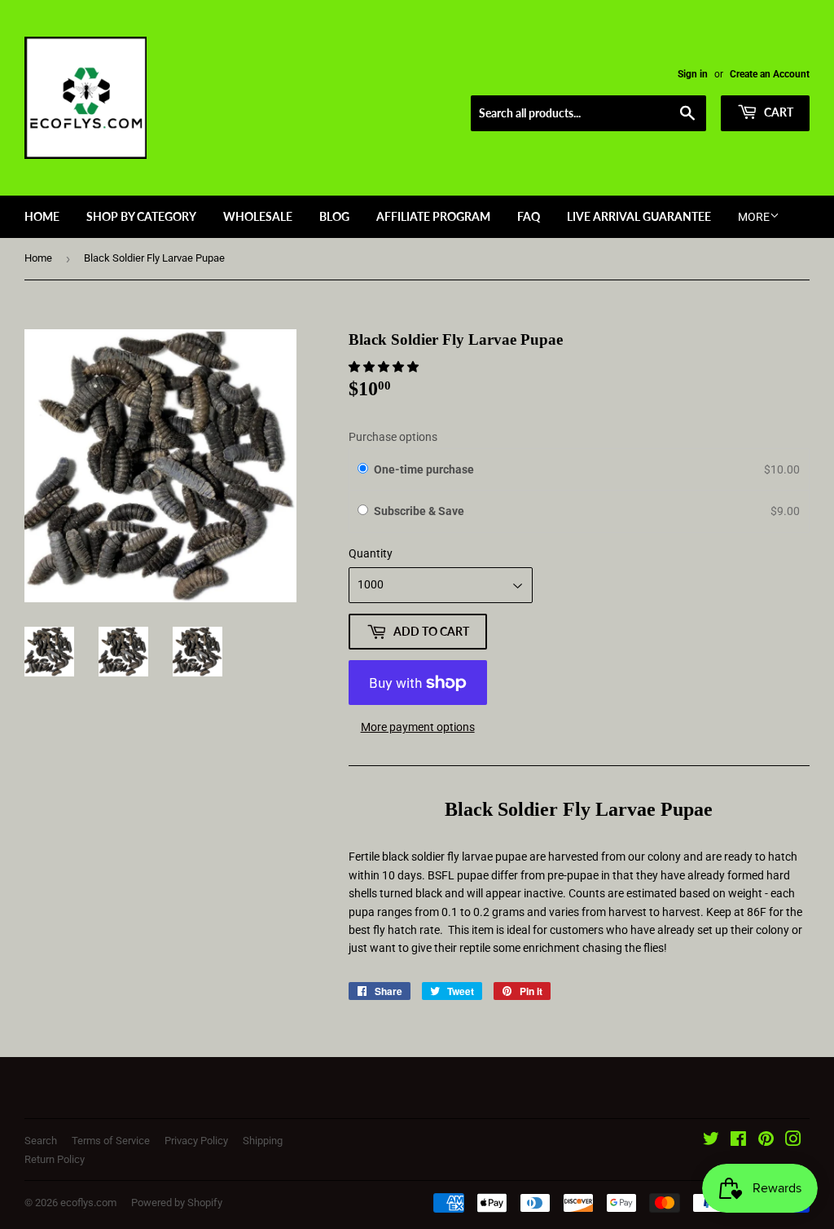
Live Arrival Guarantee (639, 216)
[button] (385, 366)
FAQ (528, 216)
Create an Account (770, 74)
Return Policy (54, 1159)
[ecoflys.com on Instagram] (793, 1141)
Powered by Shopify (176, 1202)
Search (40, 1140)
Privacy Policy (196, 1140)
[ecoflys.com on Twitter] (711, 1141)
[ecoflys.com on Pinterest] (766, 1141)
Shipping (263, 1140)
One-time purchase (424, 469)
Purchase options (393, 436)
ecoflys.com (88, 1202)
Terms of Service (111, 1140)
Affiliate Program (433, 216)
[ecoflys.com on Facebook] (738, 1141)
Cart (777, 112)
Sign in (693, 74)
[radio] (363, 469)
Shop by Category (141, 216)
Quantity (371, 553)
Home (41, 216)
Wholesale (257, 216)
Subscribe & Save (420, 511)
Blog (334, 216)
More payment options (418, 726)
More (754, 216)
